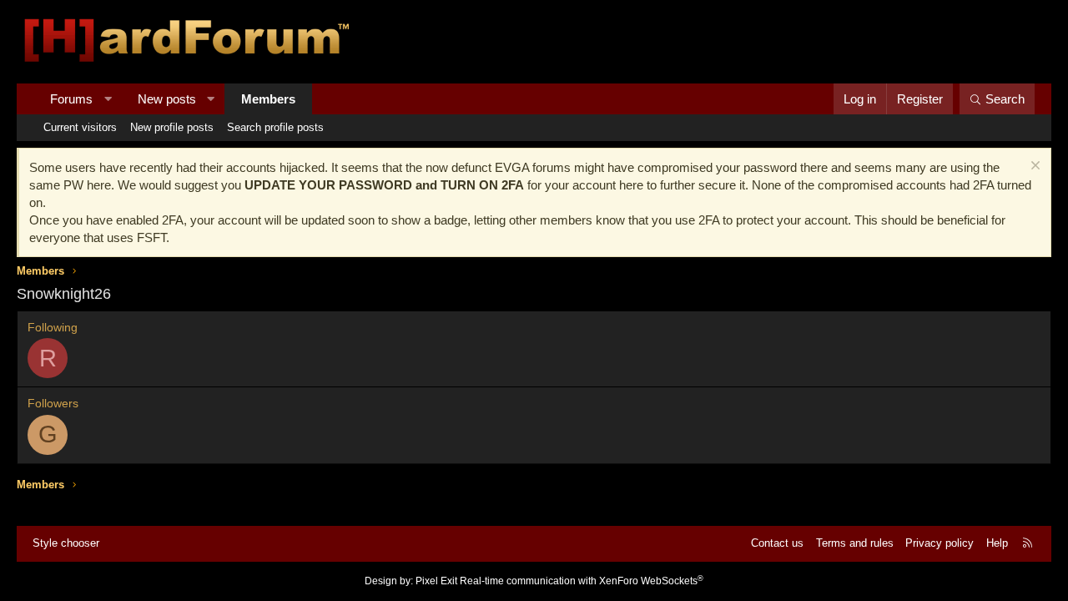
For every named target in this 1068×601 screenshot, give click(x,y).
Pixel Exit (436, 581)
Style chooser (66, 543)
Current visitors (80, 127)
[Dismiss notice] (1033, 167)
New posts (167, 99)
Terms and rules (855, 543)
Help (997, 543)
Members (268, 99)
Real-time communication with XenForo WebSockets (581, 581)
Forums (71, 99)
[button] (108, 98)
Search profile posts (275, 127)
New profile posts (172, 127)
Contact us (777, 543)
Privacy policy (939, 543)
